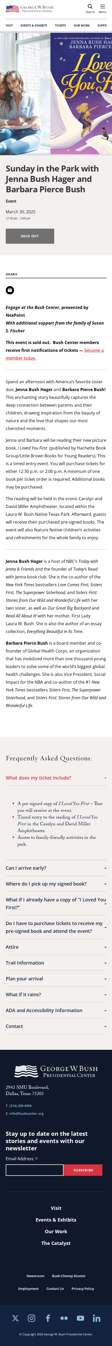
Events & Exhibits (56, 1220)
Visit (56, 1208)
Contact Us (55, 1288)
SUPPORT (103, 25)
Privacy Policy (83, 1288)
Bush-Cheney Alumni (68, 1276)
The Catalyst (56, 1243)
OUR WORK (82, 25)
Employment (28, 1288)
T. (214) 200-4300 (19, 1105)
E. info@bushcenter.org (24, 1113)
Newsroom (35, 1276)
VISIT (9, 25)
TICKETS (60, 25)
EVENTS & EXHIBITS (34, 25)
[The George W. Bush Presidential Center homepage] (29, 8)
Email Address (22, 1159)
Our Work (56, 1231)
